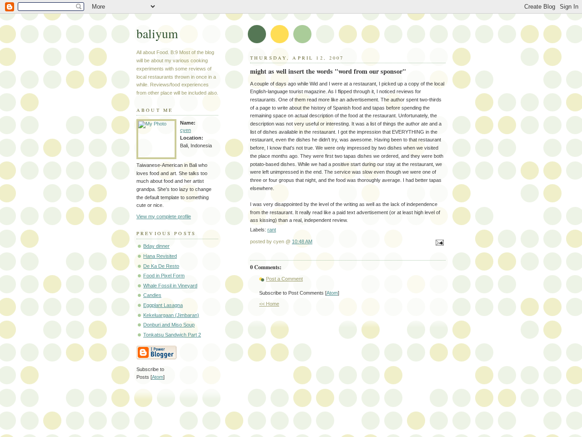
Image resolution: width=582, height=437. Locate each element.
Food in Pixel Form (164, 275)
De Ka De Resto (161, 266)
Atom (332, 293)
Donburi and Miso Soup (169, 324)
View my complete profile (163, 216)
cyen (185, 130)
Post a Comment (284, 278)
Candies (152, 295)
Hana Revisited (160, 256)
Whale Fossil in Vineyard (170, 285)
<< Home (269, 303)
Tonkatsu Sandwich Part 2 (172, 334)
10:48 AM (302, 241)
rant (271, 229)
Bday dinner (156, 246)
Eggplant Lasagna (163, 305)
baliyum (157, 33)
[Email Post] (438, 243)
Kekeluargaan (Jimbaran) (171, 315)
